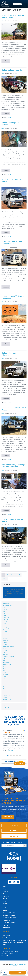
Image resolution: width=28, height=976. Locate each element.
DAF (4, 658)
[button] (26, 4)
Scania (5, 687)
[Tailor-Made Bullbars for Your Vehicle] (14, 425)
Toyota (4, 652)
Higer (4, 666)
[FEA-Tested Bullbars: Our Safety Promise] (14, 257)
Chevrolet (5, 607)
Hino (4, 668)
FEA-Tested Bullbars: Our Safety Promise (11, 242)
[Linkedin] (14, 882)
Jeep (4, 630)
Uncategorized (7, 699)
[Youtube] (18, 882)
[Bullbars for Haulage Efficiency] (14, 369)
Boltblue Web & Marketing (16, 964)
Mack (4, 678)
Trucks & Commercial (8, 656)
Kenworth (5, 674)
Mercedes (5, 638)
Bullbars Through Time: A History (12, 123)
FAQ (4, 705)
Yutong (5, 697)
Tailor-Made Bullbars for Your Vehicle (13, 409)
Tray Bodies (6, 691)
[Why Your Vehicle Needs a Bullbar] (14, 535)
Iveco (4, 672)
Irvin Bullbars (12, 962)
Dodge (5, 609)
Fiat (4, 611)
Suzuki (5, 650)
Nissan (5, 642)
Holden (5, 621)
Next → (5, 578)
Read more (6, 60)
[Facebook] (10, 882)
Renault (5, 644)
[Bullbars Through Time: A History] (14, 139)
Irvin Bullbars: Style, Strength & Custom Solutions (13, 465)
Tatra (4, 689)
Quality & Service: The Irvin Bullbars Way (12, 16)
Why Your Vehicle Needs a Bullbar (12, 520)
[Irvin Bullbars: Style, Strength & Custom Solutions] (14, 481)
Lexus (4, 634)
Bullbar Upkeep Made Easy (12, 70)
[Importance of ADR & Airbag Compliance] (14, 313)
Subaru (5, 648)
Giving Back (6, 707)
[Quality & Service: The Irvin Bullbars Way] (14, 31)
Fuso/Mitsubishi (7, 664)
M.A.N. (5, 676)
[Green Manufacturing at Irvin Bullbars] (14, 198)
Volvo (4, 693)
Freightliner (6, 662)
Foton (4, 615)
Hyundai (5, 623)
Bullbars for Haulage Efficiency (9, 354)
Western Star (6, 695)
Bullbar (9, 65)
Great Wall (6, 619)
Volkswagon (6, 654)
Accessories (6, 603)
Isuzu (4, 625)
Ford (4, 613)
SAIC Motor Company (9, 646)
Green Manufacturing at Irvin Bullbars (13, 180)
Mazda (5, 636)
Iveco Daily (6, 628)
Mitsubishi (5, 640)
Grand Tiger (6, 617)
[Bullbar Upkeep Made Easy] (14, 84)
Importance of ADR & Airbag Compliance (13, 297)
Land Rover (6, 632)
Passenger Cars (7, 605)
